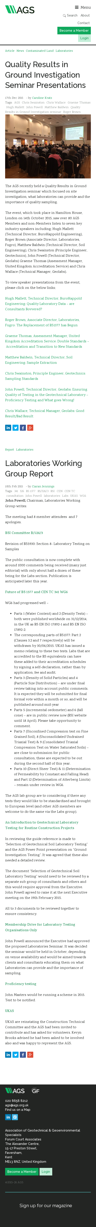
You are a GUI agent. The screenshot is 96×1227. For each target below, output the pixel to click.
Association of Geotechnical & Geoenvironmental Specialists (25, 9)
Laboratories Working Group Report (43, 468)
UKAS (74, 496)
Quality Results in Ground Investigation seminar (42, 109)
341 (16, 491)
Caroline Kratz (42, 98)
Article (10, 51)
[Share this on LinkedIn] (8, 428)
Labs (65, 496)
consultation (14, 496)
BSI (52, 491)
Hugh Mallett (15, 107)
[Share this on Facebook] (23, 428)
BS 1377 (30, 491)
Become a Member (74, 30)
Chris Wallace (56, 103)
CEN (60, 491)
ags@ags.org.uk (16, 1105)
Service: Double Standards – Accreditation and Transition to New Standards (47, 344)
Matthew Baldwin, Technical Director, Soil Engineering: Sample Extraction (39, 360)
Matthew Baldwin (57, 107)
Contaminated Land (40, 51)
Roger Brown (72, 112)
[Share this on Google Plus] (30, 428)
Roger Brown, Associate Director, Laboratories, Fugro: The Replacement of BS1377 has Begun (42, 323)
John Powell (34, 107)
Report (9, 450)
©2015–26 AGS (14, 1182)
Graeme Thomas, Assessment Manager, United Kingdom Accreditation (42, 339)
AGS (17, 103)
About (85, 15)
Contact (83, 23)
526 (22, 491)
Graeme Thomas (79, 103)
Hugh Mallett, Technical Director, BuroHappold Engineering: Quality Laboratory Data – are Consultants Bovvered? (43, 304)
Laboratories (64, 51)
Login (84, 38)
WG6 (83, 496)
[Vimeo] (15, 1117)
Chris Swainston (33, 103)
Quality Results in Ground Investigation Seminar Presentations (45, 75)
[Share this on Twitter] (16, 428)
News (20, 51)
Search (71, 15)
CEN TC (70, 491)
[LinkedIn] (8, 1117)
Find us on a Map (17, 1109)
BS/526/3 (43, 491)
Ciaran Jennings (43, 486)
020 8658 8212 (16, 1101)
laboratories (52, 496)
